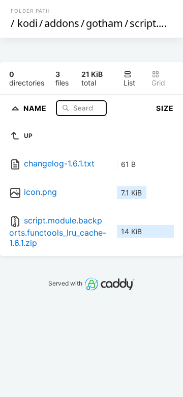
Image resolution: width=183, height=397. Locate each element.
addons (61, 23)
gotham (104, 23)
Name (36, 107)
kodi (27, 23)
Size (165, 108)
